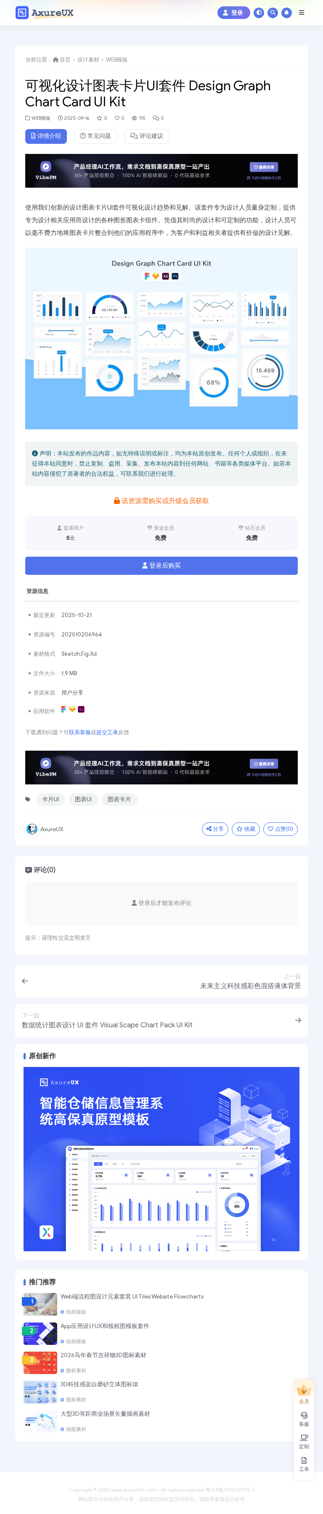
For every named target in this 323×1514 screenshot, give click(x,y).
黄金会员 (164, 528)
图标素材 (76, 1371)
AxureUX (52, 829)
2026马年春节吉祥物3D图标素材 (103, 1355)
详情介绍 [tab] (49, 136)
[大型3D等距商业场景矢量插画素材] (40, 1421)
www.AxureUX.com (133, 1490)
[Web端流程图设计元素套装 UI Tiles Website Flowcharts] (40, 1304)
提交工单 (107, 732)
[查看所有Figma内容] (64, 711)
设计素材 (88, 60)
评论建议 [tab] (151, 136)
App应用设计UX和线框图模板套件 (105, 1326)
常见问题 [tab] (99, 136)
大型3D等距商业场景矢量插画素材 (105, 1413)
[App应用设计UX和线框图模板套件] (40, 1334)
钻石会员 (255, 528)
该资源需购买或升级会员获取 (165, 501)
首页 (65, 60)
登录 (237, 13)
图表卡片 (119, 799)
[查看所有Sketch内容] (73, 711)
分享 (218, 828)
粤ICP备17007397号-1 (230, 1490)
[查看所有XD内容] (82, 711)
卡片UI (50, 799)
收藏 (249, 828)
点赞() (284, 828)
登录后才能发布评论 (164, 903)
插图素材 (76, 1429)
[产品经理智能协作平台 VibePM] (161, 173)
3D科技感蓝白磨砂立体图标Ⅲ (99, 1384)
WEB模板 (117, 60)
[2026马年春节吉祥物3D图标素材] (40, 1363)
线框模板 (76, 1312)
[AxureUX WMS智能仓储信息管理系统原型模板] (161, 1158)
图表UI (83, 799)
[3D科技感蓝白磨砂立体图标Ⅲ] (40, 1392)
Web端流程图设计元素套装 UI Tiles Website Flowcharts (132, 1296)
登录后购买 (165, 565)
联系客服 (80, 732)
